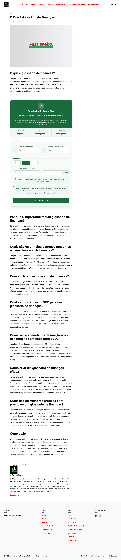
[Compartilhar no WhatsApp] (21, 465)
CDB (15, 139)
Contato (71, 537)
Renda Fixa (49, 4)
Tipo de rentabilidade (27, 168)
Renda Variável (61, 4)
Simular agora (42, 201)
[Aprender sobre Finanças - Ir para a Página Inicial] (6, 4)
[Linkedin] (96, 515)
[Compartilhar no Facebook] (23, 465)
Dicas (41, 4)
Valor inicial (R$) (26, 146)
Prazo (41, 156)
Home (70, 515)
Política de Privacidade (76, 526)
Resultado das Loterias (77, 4)
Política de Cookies (75, 529)
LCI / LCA (24, 139)
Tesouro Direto (37, 139)
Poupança (49, 139)
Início (22, 4)
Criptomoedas (31, 4)
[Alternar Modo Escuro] (115, 4)
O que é (44, 519)
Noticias (45, 522)
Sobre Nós (72, 522)
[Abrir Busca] (112, 4)
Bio (69, 544)
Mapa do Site (73, 540)
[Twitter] (100, 515)
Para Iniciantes (93, 4)
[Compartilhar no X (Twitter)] (25, 465)
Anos (33, 163)
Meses (26, 163)
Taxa (55, 168)
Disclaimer (72, 519)
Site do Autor (15, 495)
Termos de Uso (73, 533)
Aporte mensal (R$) (55, 146)
